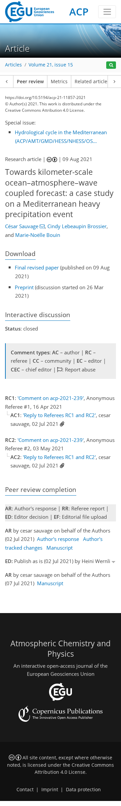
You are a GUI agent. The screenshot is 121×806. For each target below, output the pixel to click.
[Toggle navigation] (107, 11)
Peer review (30, 82)
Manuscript (59, 547)
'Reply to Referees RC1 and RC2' (59, 415)
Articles (13, 65)
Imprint (49, 790)
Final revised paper (37, 267)
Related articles (92, 82)
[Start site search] (111, 65)
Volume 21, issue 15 (51, 65)
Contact (25, 790)
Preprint (24, 287)
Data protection (83, 790)
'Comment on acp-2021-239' (50, 398)
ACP (78, 11)
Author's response (58, 539)
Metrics (59, 82)
